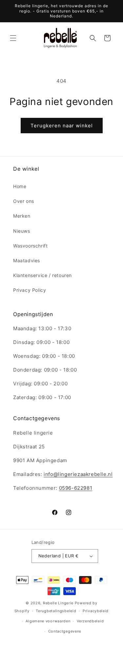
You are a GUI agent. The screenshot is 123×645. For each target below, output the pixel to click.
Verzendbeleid (90, 621)
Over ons (23, 201)
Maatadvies (26, 260)
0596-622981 (75, 488)
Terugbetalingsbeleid (56, 611)
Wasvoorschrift (30, 245)
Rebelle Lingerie (58, 603)
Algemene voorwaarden (48, 621)
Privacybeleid (96, 611)
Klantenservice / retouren (42, 275)
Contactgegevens (65, 631)
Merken (22, 216)
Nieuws (21, 231)
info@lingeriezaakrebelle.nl (78, 474)
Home (19, 186)
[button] (13, 38)
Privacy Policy (29, 290)
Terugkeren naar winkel (62, 125)
